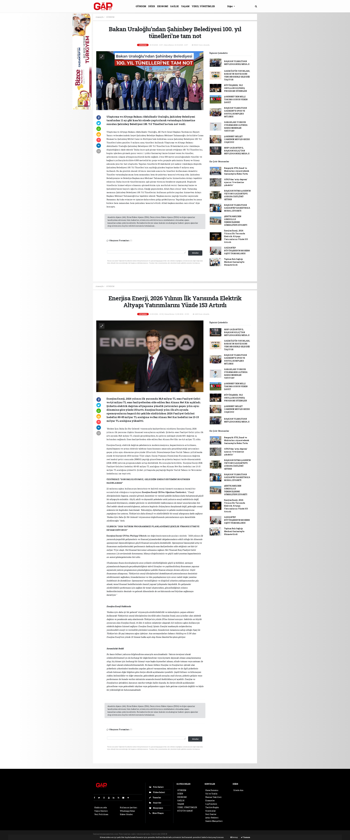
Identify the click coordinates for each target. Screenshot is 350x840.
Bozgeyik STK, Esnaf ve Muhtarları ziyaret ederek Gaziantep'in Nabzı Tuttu (236, 171)
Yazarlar (156, 797)
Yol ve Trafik (211, 793)
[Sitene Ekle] (129, 797)
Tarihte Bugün (212, 807)
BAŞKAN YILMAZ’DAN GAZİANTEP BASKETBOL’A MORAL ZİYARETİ (237, 208)
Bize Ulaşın (158, 813)
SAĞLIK (174, 6)
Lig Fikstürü (211, 804)
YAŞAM (185, 6)
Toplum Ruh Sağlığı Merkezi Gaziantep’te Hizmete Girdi (234, 262)
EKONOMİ (162, 6)
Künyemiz (158, 808)
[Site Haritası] (124, 797)
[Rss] (119, 797)
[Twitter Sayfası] (100, 797)
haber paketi (188, 834)
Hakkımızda (100, 807)
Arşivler (157, 802)
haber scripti (201, 834)
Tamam (246, 837)
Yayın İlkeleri (101, 811)
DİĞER (151, 6)
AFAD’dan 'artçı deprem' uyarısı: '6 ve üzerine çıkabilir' (235, 182)
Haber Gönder (126, 814)
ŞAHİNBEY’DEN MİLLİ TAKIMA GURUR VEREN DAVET (236, 99)
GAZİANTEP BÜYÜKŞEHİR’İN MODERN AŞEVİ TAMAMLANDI (237, 250)
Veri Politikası (101, 814)
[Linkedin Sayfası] (115, 797)
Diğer (230, 6)
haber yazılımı (175, 834)
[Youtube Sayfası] (110, 797)
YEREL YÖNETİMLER (203, 6)
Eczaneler (210, 800)
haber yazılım (214, 834)
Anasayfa (100, 17)
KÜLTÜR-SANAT (185, 810)
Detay (235, 837)
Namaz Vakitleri (213, 797)
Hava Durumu (211, 790)
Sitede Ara (238, 790)
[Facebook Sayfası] (95, 797)
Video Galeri (158, 792)
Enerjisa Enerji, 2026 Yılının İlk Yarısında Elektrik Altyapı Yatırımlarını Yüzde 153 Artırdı (236, 236)
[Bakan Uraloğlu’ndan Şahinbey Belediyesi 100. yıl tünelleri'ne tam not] (149, 80)
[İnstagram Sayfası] (105, 797)
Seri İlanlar (210, 814)
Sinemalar (210, 810)
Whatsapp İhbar (127, 811)
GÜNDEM (141, 6)
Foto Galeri (158, 787)
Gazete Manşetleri (214, 821)
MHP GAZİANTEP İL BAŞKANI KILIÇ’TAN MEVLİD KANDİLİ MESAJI (237, 150)
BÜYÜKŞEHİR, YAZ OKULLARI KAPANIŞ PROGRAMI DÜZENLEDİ (235, 88)
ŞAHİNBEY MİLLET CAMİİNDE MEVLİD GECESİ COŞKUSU (237, 139)
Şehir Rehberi (212, 817)
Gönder (195, 253)
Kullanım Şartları (128, 807)
